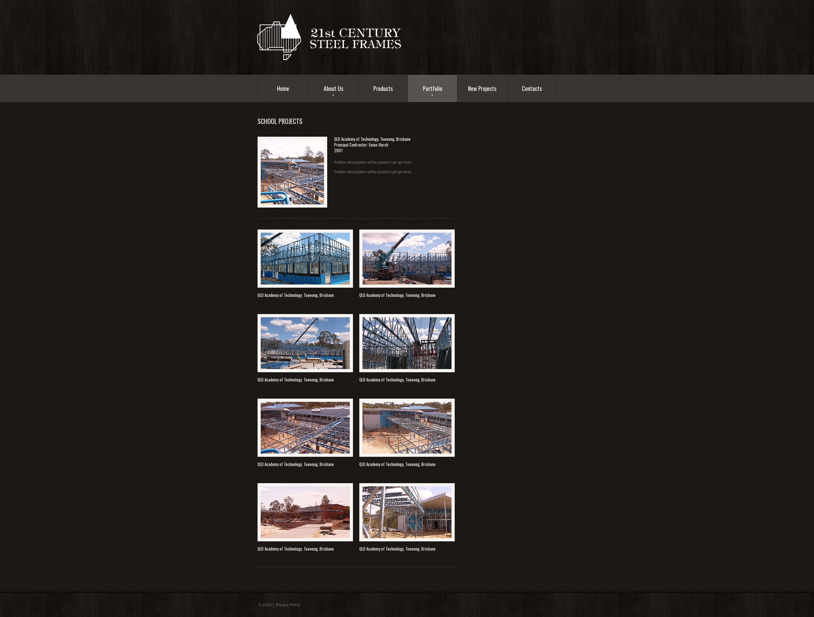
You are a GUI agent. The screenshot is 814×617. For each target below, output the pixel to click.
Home (283, 88)
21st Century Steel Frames (336, 36)
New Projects (482, 88)
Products (383, 88)
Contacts (532, 88)
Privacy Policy (288, 605)
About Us (333, 88)
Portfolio (432, 88)
